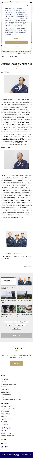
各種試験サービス (6, 433)
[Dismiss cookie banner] (27, 6)
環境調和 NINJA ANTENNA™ (9, 384)
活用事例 (8, 321)
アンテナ (3, 382)
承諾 (16, 42)
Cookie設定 (16, 38)
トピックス (4, 443)
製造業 (10, 325)
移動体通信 (4, 416)
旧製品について (5, 397)
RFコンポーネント (5, 389)
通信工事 (3, 430)
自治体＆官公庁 (21, 325)
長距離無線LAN (5, 392)
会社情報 (3, 439)
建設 (25, 321)
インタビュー (16, 328)
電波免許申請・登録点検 (7, 436)
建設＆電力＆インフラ (6, 406)
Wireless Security (6, 394)
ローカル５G (4, 424)
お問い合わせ (16, 363)
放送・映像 (4, 421)
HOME (3, 375)
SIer (17, 321)
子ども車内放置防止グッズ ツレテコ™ (11, 400)
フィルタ (3, 387)
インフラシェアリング (6, 419)
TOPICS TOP (16, 335)
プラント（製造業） (5, 414)
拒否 (16, 46)
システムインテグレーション (8, 409)
